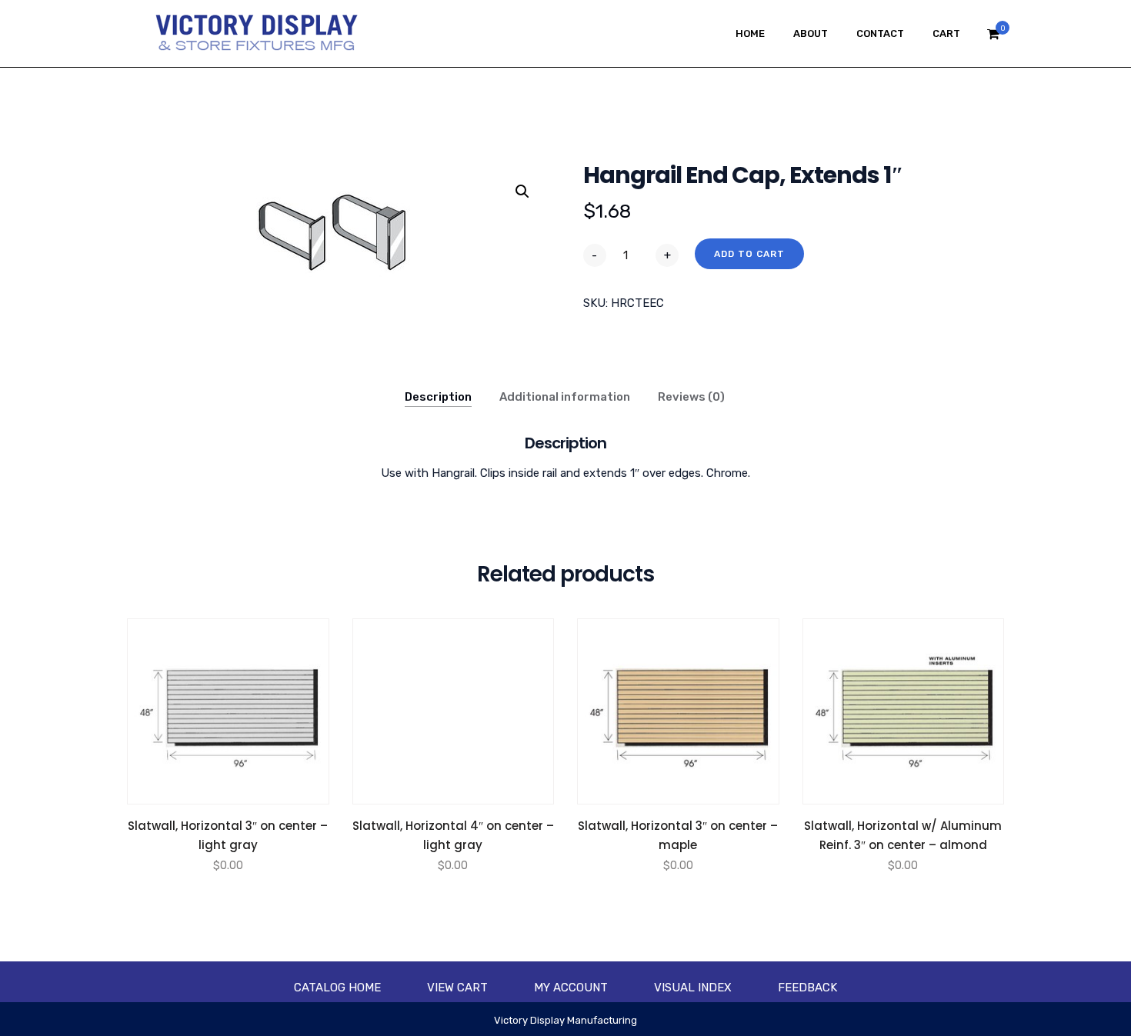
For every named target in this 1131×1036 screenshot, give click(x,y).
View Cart (457, 987)
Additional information (564, 397)
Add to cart (749, 253)
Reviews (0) (691, 397)
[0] (993, 38)
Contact (880, 33)
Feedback (807, 987)
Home (750, 33)
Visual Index (693, 987)
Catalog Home (337, 987)
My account (571, 987)
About (810, 33)
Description (438, 397)
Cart (946, 33)
